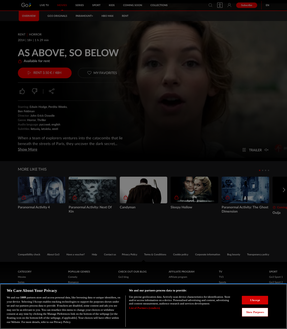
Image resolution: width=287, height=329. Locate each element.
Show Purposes (255, 312)
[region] (143, 306)
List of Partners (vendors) (144, 307)
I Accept (255, 300)
